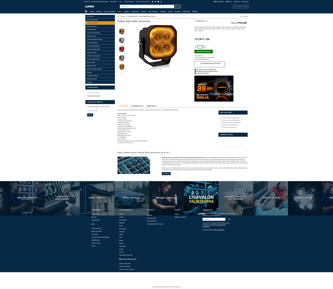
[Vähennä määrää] (196, 46)
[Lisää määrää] (204, 46)
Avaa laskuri (166, 173)
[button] (200, 30)
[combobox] (150, 6)
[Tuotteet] (86, 11)
